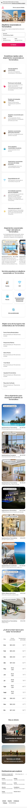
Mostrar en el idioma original (18, 3)
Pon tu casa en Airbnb (18, 7)
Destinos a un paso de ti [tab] (7, 774)
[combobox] (13, 35)
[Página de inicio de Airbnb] (3, 7)
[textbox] (7, 40)
